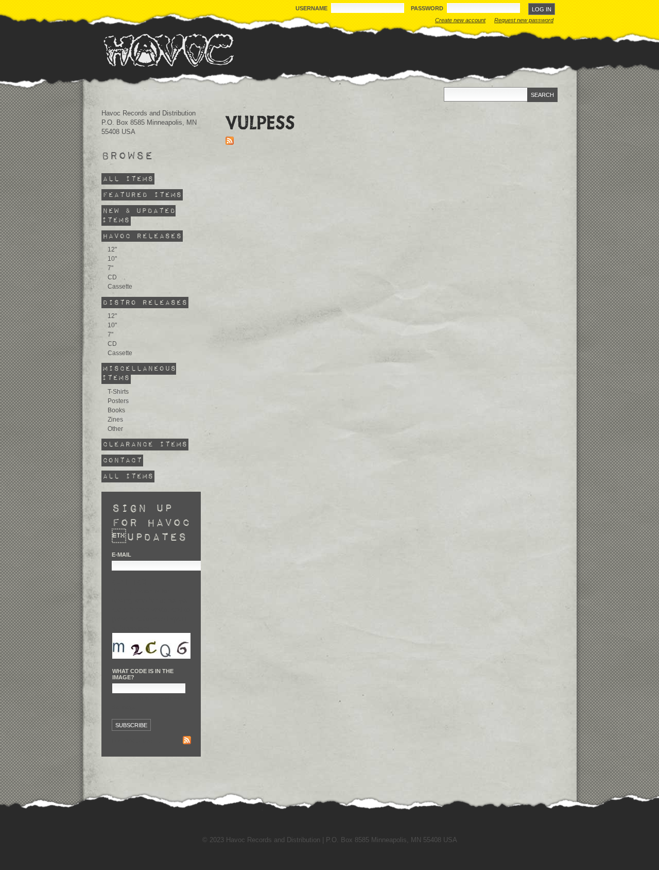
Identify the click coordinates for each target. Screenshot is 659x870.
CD (112, 277)
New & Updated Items (138, 215)
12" (112, 249)
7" (110, 268)
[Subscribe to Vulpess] (230, 142)
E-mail (121, 554)
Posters (118, 401)
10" (112, 258)
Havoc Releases (142, 236)
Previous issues (137, 741)
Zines (115, 419)
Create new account (460, 20)
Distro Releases (144, 302)
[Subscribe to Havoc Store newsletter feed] (187, 741)
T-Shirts (118, 391)
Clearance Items (144, 444)
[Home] (168, 50)
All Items (127, 179)
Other (115, 428)
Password (428, 8)
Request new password (523, 20)
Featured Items (142, 195)
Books (116, 410)
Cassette (120, 286)
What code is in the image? (143, 674)
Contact (122, 460)
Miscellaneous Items (138, 373)
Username (312, 8)
